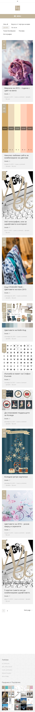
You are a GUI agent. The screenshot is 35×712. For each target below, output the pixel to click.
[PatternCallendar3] (5, 688)
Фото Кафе (5, 676)
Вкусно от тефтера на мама (20, 24)
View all (5, 24)
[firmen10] (17, 701)
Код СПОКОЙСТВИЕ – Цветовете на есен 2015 (15, 288)
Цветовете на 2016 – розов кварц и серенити (16, 525)
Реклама (21, 31)
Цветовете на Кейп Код (15, 330)
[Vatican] (24, 701)
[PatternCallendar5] (30, 688)
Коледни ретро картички (16, 477)
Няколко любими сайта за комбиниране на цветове (16, 156)
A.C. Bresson (5, 663)
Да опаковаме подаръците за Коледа (17, 414)
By (8, 99)
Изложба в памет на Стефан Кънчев (17, 375)
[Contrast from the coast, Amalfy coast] (5, 701)
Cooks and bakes (7, 670)
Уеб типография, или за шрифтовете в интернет (15, 222)
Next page (27, 610)
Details (6, 94)
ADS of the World (7, 667)
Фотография (7, 34)
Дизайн (5, 27)
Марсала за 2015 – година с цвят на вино (17, 89)
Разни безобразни (9, 31)
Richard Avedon (6, 673)
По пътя (14, 27)
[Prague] (5, 695)
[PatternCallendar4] (11, 688)
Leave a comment (19, 97)
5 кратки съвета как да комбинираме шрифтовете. (17, 591)
